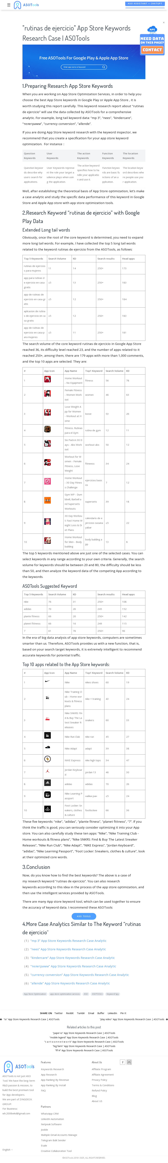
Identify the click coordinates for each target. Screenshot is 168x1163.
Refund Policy (99, 1090)
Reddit (70, 1013)
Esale (44, 1145)
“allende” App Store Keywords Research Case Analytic (70, 983)
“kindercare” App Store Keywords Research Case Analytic (73, 958)
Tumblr (81, 1013)
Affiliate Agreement (103, 1074)
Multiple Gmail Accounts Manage (59, 1134)
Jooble (44, 1129)
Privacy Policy (99, 1079)
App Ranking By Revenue (55, 1079)
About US (97, 1101)
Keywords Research (52, 1069)
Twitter (58, 1013)
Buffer (100, 1013)
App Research (49, 1074)
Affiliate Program (101, 1069)
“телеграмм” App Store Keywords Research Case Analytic (73, 966)
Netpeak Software (51, 1124)
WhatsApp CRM (50, 1113)
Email (91, 1013)
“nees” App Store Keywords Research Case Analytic (68, 949)
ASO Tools (84, 916)
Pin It (123, 1013)
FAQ (43, 1090)
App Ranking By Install (53, 1085)
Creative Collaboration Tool (56, 1151)
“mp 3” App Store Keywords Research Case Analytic (68, 941)
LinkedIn (112, 1013)
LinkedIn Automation (52, 1119)
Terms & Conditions (103, 1085)
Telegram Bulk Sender (53, 1140)
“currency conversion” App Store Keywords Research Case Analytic (80, 975)
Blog (94, 1095)
